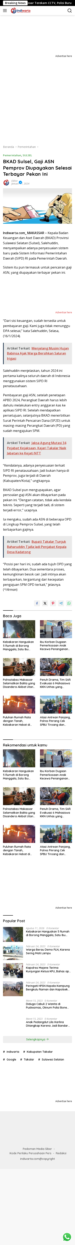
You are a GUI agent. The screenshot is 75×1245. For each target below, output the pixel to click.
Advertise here (63, 56)
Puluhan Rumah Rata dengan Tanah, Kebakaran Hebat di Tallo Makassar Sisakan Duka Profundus (19, 721)
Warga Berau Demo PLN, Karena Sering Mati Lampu (48, 951)
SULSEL (27, 155)
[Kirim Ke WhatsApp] (69, 603)
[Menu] (5, 10)
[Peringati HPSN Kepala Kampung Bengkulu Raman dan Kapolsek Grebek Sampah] (13, 988)
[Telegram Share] (61, 603)
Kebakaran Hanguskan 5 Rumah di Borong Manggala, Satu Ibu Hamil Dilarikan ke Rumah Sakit (18, 645)
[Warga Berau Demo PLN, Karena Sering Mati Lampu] (13, 952)
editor (14, 181)
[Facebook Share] (37, 603)
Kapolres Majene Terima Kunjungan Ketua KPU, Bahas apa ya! (48, 969)
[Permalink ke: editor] (6, 182)
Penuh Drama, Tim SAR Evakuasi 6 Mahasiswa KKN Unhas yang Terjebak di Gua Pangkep (55, 683)
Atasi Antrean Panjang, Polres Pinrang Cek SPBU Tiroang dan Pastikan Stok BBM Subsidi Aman (55, 721)
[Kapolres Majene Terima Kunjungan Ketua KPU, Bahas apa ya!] (13, 970)
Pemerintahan (12, 155)
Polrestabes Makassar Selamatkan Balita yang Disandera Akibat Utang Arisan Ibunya (19, 683)
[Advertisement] (37, 97)
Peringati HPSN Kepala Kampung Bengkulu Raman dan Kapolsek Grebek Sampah (48, 987)
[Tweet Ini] (45, 603)
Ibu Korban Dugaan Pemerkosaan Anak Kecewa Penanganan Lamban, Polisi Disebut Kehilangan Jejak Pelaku (55, 645)
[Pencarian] (69, 10)
